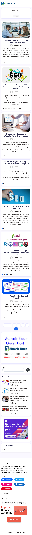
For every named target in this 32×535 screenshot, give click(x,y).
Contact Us (4, 498)
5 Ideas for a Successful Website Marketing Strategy (16, 135)
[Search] (28, 370)
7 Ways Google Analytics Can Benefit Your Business (16, 41)
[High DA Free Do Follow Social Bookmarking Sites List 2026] (5, 391)
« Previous (8, 325)
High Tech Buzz (18, 45)
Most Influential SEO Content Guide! (16, 297)
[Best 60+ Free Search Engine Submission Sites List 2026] (5, 383)
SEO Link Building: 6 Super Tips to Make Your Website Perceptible (16, 163)
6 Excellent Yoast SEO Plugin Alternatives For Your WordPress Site (16, 253)
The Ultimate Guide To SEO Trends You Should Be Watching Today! (16, 87)
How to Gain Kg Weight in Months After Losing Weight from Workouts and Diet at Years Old (19, 398)
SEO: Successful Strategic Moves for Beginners (16, 207)
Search (4, 367)
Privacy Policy (5, 493)
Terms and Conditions (7, 496)
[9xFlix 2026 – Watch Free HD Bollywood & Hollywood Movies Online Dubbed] (5, 409)
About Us (3, 491)
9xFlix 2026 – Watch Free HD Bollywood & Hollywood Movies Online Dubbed (19, 408)
